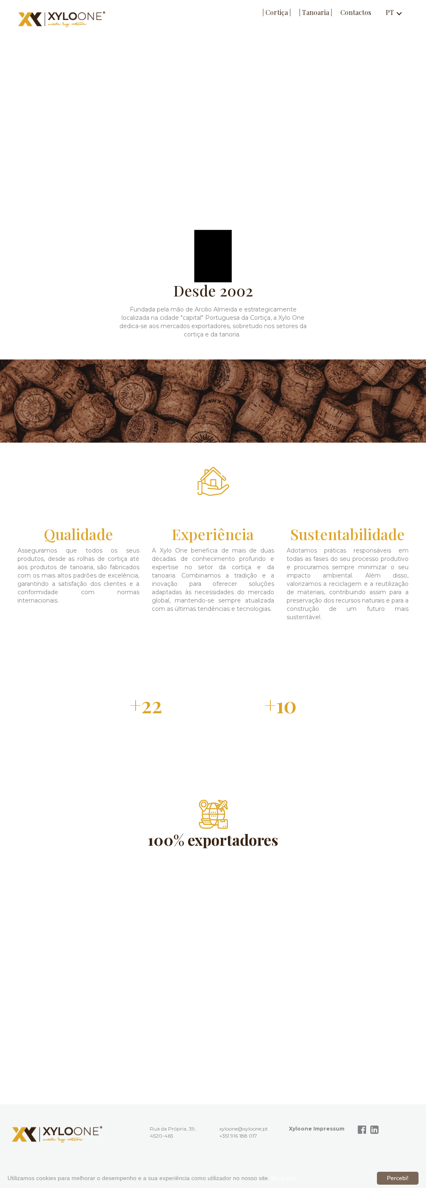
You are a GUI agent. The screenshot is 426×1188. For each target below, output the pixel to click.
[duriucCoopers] (57, 1134)
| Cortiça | (277, 12)
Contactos (355, 12)
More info (283, 1178)
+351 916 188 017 (238, 1136)
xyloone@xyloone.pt (243, 1129)
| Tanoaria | (315, 12)
